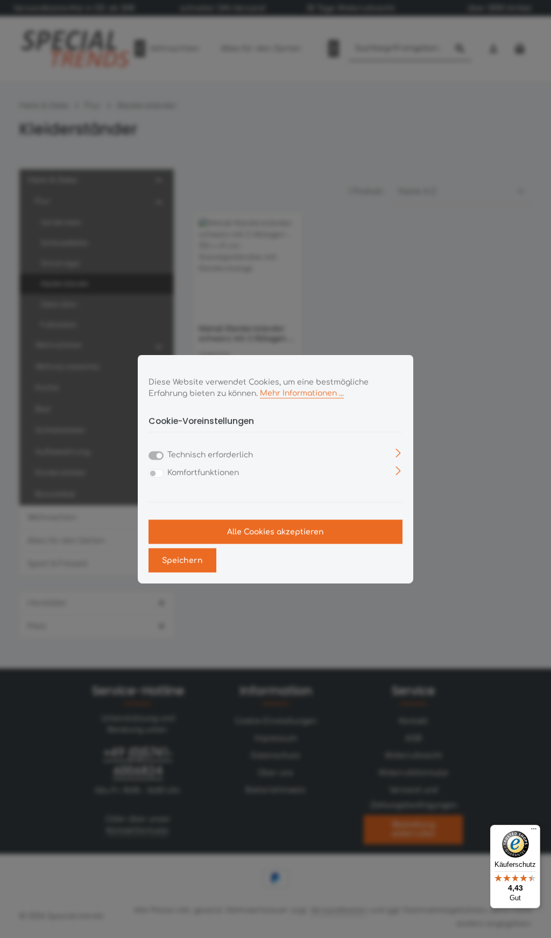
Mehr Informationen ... (302, 393)
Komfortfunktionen (203, 473)
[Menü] (533, 831)
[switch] (156, 473)
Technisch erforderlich (210, 455)
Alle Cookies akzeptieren (275, 532)
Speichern (182, 561)
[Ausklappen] (398, 452)
